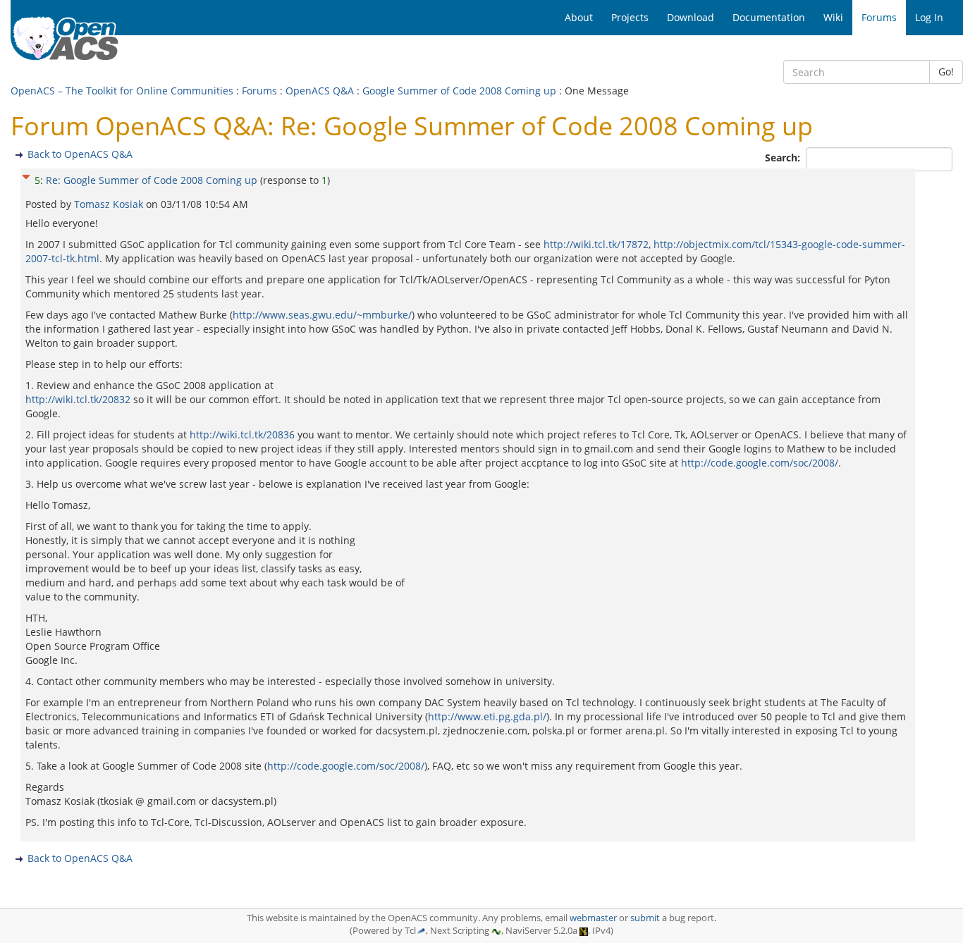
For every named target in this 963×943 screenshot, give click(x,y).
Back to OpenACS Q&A (80, 154)
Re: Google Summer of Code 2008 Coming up (151, 180)
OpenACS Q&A (320, 90)
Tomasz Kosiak (110, 204)
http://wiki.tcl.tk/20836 (242, 434)
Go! (946, 71)
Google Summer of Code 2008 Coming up (459, 90)
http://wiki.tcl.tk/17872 (596, 244)
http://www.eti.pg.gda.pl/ (487, 716)
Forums (259, 90)
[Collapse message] (26, 175)
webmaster (593, 918)
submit (645, 918)
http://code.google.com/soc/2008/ (759, 462)
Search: (784, 157)
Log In (929, 17)
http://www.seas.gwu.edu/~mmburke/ (322, 314)
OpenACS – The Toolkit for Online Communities (122, 90)
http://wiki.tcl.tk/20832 (77, 399)
